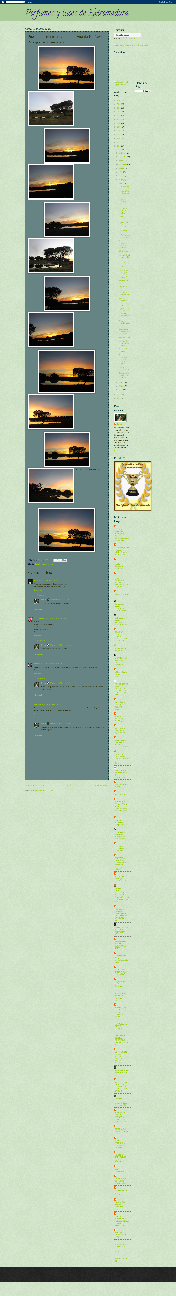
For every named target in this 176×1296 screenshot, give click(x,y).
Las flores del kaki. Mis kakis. (123, 210)
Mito (116, 920)
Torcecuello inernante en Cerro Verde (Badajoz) (122, 760)
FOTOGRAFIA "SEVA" (121, 1025)
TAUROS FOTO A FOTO (121, 942)
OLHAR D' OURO (119, 889)
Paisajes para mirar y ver (44, 564)
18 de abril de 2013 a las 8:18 (60, 645)
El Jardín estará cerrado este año (120, 837)
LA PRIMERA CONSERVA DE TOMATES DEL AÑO (120, 691)
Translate (131, 38)
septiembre (123, 164)
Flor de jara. (123, 266)
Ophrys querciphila (121, 824)
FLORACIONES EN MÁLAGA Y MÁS (121, 804)
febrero (121, 386)
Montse (37, 663)
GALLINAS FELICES (119, 1015)
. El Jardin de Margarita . (120, 833)
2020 (119, 123)
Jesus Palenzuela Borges (121, 956)
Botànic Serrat (120, 648)
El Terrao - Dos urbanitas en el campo (120, 1009)
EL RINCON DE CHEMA (121, 1053)
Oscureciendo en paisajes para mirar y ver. (124, 331)
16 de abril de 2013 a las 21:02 (51, 663)
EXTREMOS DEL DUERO (120, 729)
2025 (119, 104)
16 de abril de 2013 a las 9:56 (49, 580)
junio (121, 175)
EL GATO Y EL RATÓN (120, 947)
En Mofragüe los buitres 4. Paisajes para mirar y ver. (124, 233)
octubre (122, 160)
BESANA (118, 1232)
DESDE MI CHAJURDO (120, 755)
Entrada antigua (101, 785)
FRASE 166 (119, 650)
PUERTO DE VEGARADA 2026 (121, 745)
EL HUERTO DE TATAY (121, 685)
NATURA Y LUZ (121, 794)
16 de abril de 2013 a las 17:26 (58, 618)
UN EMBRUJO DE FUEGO (121, 1179)
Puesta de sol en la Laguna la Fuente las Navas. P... (124, 273)
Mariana (37, 704)
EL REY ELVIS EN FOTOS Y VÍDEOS (121, 1120)
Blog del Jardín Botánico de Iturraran (120, 995)
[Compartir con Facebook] (62, 560)
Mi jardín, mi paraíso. (120, 982)
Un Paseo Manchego (119, 530)
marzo (121, 382)
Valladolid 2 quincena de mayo (122, 1132)
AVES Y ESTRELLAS (120, 1142)
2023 (119, 111)
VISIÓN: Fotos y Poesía (121, 673)
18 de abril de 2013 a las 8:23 (60, 723)
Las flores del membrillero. (124, 293)
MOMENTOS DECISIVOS (120, 741)
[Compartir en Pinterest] (65, 560)
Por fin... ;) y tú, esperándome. (120, 663)
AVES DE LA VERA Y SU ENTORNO (120, 1114)
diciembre (123, 153)
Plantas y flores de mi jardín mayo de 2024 (121, 810)
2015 (119, 142)
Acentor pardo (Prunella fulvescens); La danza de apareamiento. (122, 536)
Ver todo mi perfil (120, 451)
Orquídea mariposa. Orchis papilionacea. (124, 301)
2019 (119, 127)
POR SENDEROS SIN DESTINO (121, 1245)
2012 (119, 394)
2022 (119, 115)
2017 (119, 134)
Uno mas (118, 1075)
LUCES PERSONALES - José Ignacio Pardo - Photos (122, 1219)
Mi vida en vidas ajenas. (121, 1191)
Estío (116, 676)
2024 (119, 108)
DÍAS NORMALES (121, 850)
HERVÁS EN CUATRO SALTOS (120, 704)
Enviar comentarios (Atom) (44, 790)
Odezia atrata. (124, 251)
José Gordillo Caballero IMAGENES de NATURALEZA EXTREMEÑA (121, 913)
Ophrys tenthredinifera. (124, 323)
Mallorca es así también (120, 619)
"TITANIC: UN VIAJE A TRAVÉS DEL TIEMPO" (121, 638)
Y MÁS (117, 787)
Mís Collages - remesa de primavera (121, 623)
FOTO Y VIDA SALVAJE (120, 877)
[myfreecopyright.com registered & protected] (131, 45)
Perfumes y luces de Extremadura (77, 13)
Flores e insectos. (123, 262)
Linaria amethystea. (124, 368)
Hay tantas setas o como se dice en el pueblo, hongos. (124, 358)
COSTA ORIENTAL (122, 881)
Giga (36, 580)
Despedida (118, 1028)
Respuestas (41, 595)
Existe (117, 709)
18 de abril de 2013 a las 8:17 (60, 599)
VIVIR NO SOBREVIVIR (120, 1156)
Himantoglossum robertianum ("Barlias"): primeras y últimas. (121, 865)
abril (121, 183)
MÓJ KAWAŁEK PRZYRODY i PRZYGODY (121, 929)
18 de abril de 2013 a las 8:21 (60, 683)
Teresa (43, 599)
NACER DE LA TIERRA (121, 1036)
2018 (119, 130)
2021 (119, 119)
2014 (119, 146)
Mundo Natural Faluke (120, 562)
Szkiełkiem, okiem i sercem (122, 548)
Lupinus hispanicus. (123, 217)
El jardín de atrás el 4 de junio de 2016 (121, 1104)
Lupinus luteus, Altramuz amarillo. (124, 224)
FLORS (118, 716)
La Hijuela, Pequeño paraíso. (121, 961)
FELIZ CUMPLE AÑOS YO (120, 1160)
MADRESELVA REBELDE (121, 659)
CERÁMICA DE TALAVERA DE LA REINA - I (122, 1088)
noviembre (123, 156)
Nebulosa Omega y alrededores (121, 1146)
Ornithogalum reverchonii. (124, 281)
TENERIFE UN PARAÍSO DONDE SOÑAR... (121, 1042)
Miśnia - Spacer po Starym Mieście (121, 553)
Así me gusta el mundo (120, 605)
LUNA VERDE (120, 784)
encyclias (118, 1209)
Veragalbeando (119, 1171)
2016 (119, 138)
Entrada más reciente (35, 785)
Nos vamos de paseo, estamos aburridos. (123, 244)
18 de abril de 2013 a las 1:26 (52, 704)
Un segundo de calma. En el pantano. (124, 375)
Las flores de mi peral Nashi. (124, 256)
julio (121, 172)
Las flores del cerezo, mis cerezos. (124, 343)
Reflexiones (119, 986)
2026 (119, 100)
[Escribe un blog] (57, 560)
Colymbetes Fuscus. (123, 287)
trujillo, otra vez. (120, 732)
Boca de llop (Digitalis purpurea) (121, 719)
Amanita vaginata (120, 777)
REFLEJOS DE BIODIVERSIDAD (121, 772)
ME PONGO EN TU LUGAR (122, 1236)
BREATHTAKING (121, 595)
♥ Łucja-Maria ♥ (40, 618)
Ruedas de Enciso (120, 1225)
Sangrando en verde (120, 576)
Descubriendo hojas (120, 1099)
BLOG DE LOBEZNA (119, 633)
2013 (119, 149)
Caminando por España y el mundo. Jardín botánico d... (124, 189)
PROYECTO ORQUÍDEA (120, 859)
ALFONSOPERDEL (121, 1259)
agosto (121, 168)
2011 (119, 398)
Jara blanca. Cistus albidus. (123, 199)
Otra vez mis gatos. (123, 350)
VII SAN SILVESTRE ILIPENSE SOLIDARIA (119, 1059)
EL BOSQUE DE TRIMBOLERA (121, 1071)
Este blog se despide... (119, 1250)
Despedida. (118, 1195)
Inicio (69, 785)
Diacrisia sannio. (124, 337)
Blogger (132, 1277)
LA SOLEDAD (120, 974)
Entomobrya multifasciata (119, 567)
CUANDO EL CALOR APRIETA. (121, 609)
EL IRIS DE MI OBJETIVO (121, 1083)
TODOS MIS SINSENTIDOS (121, 971)
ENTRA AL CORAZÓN (119, 847)
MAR (117, 1169)
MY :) (117, 934)
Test (116, 1000)
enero (121, 389)
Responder (38, 590)
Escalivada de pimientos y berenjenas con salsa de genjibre (121, 583)
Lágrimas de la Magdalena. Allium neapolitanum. (124, 312)
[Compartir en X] (60, 560)
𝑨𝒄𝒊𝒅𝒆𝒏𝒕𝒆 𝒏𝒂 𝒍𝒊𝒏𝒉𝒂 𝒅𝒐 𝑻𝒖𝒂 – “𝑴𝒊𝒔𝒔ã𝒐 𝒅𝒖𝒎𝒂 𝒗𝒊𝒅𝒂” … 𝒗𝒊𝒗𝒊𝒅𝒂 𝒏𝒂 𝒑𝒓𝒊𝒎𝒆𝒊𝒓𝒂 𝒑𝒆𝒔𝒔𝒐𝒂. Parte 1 (122, 897)
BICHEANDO (120, 1129)
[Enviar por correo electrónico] (54, 560)
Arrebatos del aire (120, 1183)
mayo (121, 179)
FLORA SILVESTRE (120, 821)
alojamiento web (120, 84)
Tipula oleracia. (124, 205)
